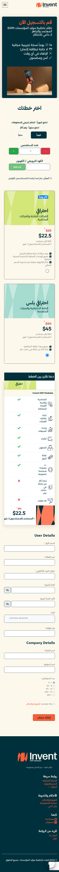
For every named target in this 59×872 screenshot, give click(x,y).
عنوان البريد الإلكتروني (45, 571)
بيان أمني (52, 806)
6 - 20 (49, 685)
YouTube (49, 819)
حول (55, 838)
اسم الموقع (49, 664)
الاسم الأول (49, 543)
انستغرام (50, 822)
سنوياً (20, 135)
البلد (52, 612)
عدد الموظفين (48, 678)
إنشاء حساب (44, 717)
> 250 (49, 695)
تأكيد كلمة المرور (47, 598)
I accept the (39, 704)
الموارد (53, 787)
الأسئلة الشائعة (50, 780)
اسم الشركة (49, 650)
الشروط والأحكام (33, 704)
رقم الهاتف (50, 628)
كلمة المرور (49, 585)
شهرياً (38, 135)
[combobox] (29, 619)
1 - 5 (50, 682)
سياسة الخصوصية (48, 803)
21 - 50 (49, 688)
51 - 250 (48, 692)
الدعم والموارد (50, 783)
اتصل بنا (53, 835)
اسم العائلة (49, 557)
